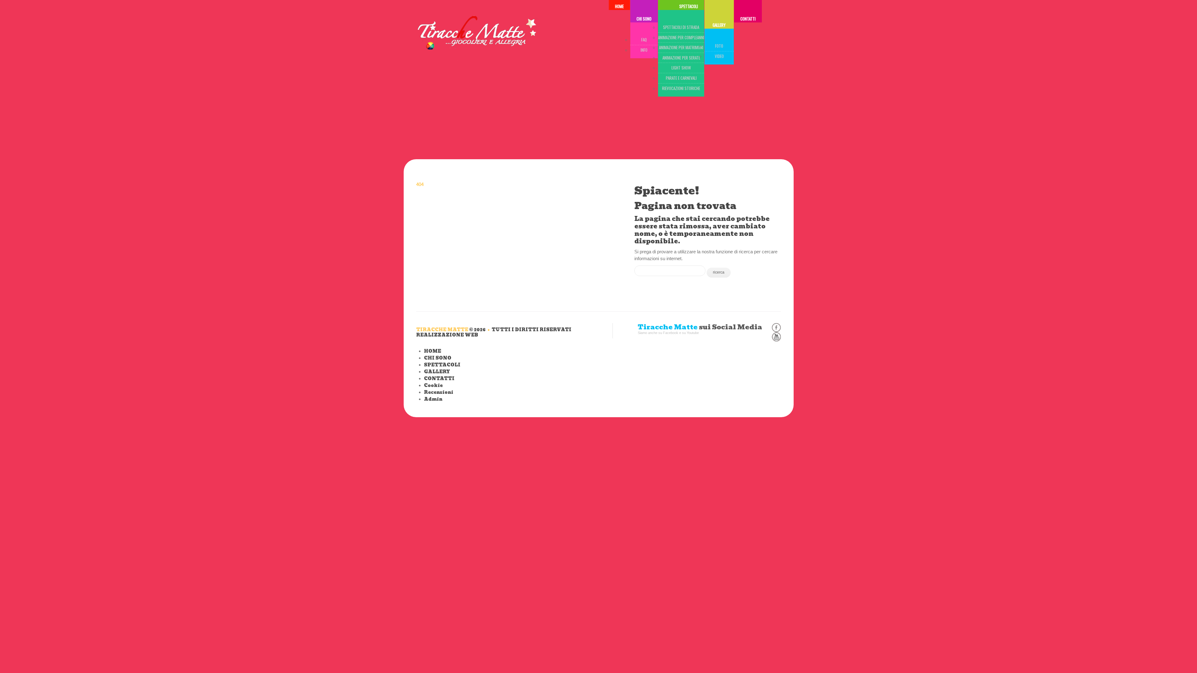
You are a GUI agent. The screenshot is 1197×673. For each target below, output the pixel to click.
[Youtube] (776, 336)
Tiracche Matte (442, 329)
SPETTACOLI (442, 364)
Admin (433, 399)
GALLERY (719, 25)
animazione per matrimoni (681, 47)
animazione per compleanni (681, 37)
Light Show (681, 67)
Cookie (433, 385)
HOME (432, 351)
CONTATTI (748, 19)
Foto (719, 46)
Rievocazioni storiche (681, 88)
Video (719, 56)
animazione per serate (681, 58)
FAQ (644, 39)
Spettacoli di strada (681, 27)
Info (644, 50)
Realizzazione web (447, 335)
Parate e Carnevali (681, 78)
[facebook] (776, 327)
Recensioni (438, 392)
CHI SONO (644, 19)
